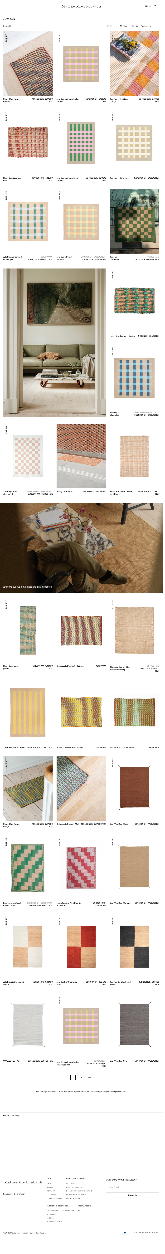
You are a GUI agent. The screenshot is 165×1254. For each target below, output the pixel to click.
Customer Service (75, 1187)
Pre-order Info (73, 1198)
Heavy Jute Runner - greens (11, 667)
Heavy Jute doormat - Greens (122, 336)
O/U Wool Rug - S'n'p (118, 1061)
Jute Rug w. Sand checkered (10, 492)
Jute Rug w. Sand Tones (120, 178)
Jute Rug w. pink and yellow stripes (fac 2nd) (68, 1063)
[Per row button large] (107, 26)
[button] (4, 6)
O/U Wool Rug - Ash (11, 1061)
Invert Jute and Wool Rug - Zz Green (12, 904)
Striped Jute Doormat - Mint (122, 747)
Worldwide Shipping (76, 1194)
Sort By (134, 26)
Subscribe (132, 1195)
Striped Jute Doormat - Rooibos (70, 666)
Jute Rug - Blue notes (114, 413)
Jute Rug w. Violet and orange (119, 100)
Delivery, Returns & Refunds (79, 1191)
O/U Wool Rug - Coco (119, 824)
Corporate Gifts (55, 1222)
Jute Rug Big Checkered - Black (121, 983)
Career (50, 1187)
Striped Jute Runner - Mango (12, 825)
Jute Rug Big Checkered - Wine (67, 983)
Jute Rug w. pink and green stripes (68, 179)
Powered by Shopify (37, 1233)
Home (6, 1115)
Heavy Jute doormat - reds (12, 179)
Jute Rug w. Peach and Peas (64, 258)
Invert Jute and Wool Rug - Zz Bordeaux (69, 904)
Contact (51, 1191)
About (50, 1183)
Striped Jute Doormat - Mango (70, 747)
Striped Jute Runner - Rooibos (12, 100)
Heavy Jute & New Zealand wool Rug (121, 492)
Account (70, 1183)
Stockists (51, 1194)
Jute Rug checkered (114, 258)
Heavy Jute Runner (65, 491)
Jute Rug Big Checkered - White (14, 983)
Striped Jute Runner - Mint (68, 824)
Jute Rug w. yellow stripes (14, 747)
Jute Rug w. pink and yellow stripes (68, 100)
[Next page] (89, 1077)
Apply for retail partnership (60, 1211)
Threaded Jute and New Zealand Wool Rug (120, 668)
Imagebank (52, 1214)
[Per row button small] (112, 26)
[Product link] (28, 63)
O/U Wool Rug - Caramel (120, 903)
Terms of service (55, 1198)
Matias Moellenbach (19, 1233)
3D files (50, 1218)
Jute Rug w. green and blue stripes (12, 258)
